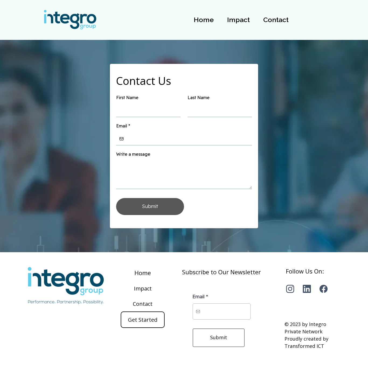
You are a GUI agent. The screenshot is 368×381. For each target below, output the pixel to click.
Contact (276, 20)
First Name (127, 97)
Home (204, 20)
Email (123, 126)
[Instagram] (290, 288)
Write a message (133, 154)
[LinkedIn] (306, 288)
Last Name (199, 97)
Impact (238, 20)
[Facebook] (323, 288)
